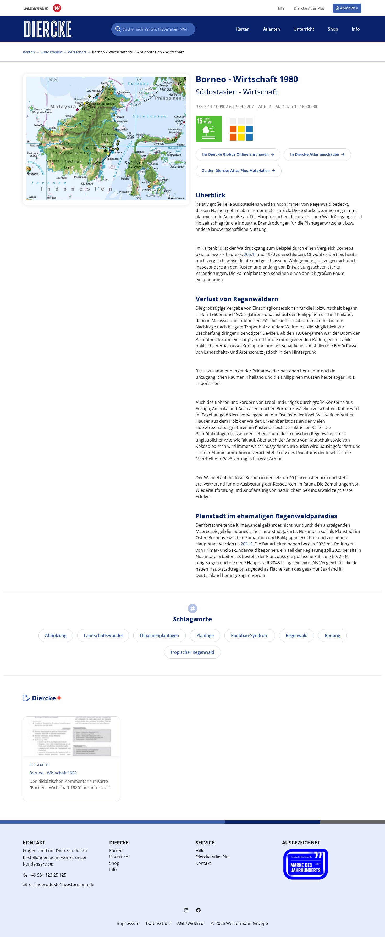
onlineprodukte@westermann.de (61, 884)
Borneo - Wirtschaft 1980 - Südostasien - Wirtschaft (138, 51)
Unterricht (119, 857)
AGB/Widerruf (191, 923)
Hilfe (280, 8)
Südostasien (51, 51)
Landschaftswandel (103, 635)
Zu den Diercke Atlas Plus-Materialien (236, 170)
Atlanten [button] (271, 29)
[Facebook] (198, 910)
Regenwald (296, 635)
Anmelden (349, 7)
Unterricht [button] (304, 29)
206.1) (250, 254)
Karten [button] (243, 29)
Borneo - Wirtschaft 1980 (53, 773)
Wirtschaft (77, 51)
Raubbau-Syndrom (249, 635)
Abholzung (56, 635)
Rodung (332, 635)
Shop (114, 863)
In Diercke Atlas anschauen (314, 154)
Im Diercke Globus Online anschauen (235, 154)
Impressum (128, 923)
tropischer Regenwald (192, 652)
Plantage (205, 635)
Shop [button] (333, 29)
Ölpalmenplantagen (159, 635)
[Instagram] (186, 910)
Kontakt (203, 863)
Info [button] (356, 29)
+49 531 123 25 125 (47, 875)
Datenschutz (158, 923)
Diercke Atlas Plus (309, 8)
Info (113, 869)
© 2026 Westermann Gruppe (239, 923)
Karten (29, 51)
